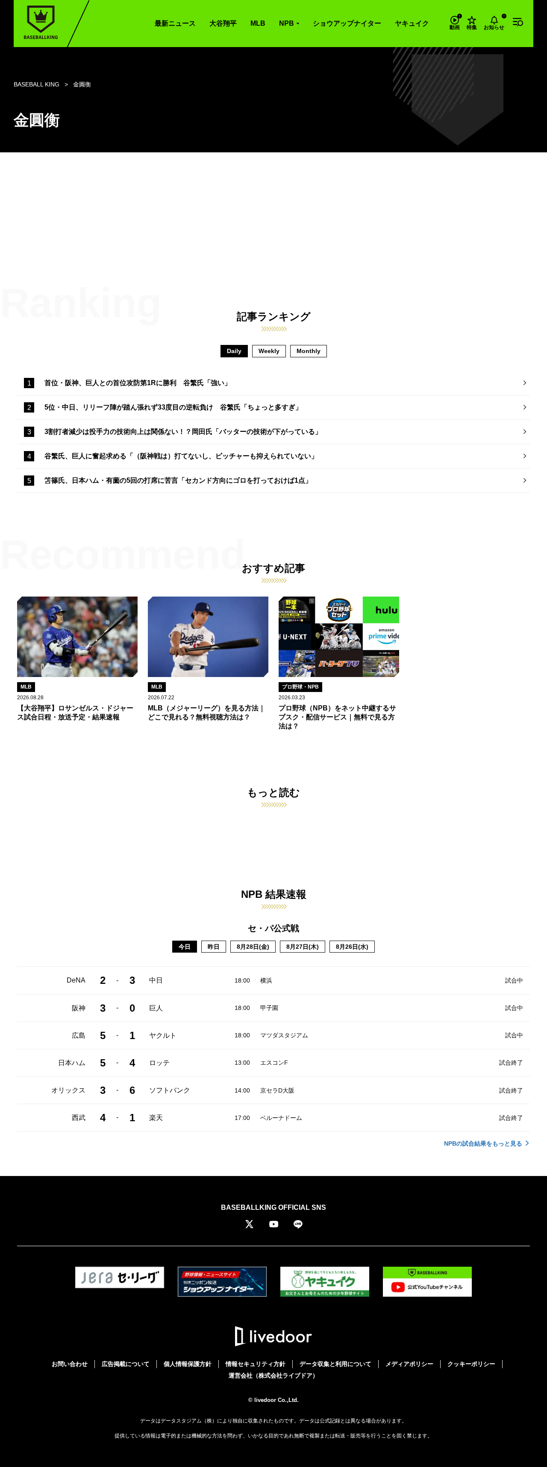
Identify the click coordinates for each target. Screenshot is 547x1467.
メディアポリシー (409, 1363)
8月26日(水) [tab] (352, 946)
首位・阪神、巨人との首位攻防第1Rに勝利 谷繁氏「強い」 (137, 382)
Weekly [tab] (269, 350)
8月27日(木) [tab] (302, 946)
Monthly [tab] (309, 350)
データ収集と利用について (335, 1363)
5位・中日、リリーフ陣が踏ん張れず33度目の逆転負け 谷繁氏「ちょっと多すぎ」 (173, 407)
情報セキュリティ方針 (255, 1363)
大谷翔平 (223, 23)
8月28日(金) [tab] (253, 946)
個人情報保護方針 (188, 1363)
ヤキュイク (412, 23)
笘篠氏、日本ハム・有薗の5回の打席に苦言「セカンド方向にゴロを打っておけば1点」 (178, 480)
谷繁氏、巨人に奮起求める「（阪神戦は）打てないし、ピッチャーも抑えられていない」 (181, 456)
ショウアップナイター (347, 23)
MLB (257, 23)
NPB (286, 23)
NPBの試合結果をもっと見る (483, 1143)
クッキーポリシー (471, 1363)
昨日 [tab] (214, 946)
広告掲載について (126, 1363)
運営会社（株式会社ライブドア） (273, 1375)
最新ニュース (175, 23)
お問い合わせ (70, 1363)
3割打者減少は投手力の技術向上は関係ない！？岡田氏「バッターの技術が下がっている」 (183, 431)
